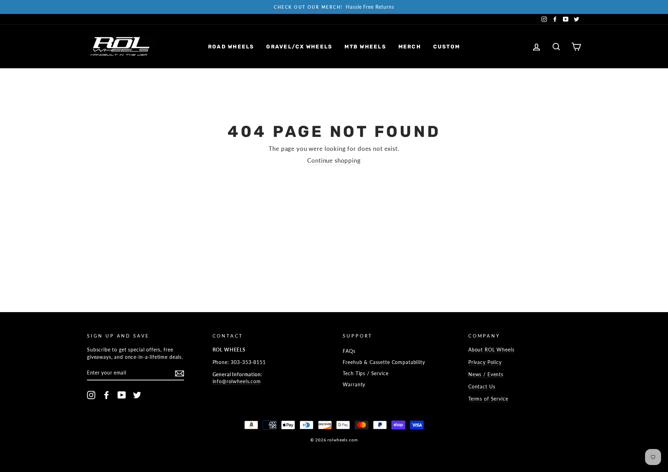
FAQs (349, 351)
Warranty (354, 384)
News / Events (485, 374)
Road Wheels (231, 47)
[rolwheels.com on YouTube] (122, 395)
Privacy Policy (485, 362)
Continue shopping (333, 160)
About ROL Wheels (491, 350)
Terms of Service (488, 399)
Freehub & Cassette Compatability (384, 362)
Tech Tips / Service (365, 373)
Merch (409, 47)
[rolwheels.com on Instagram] (91, 395)
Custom (446, 47)
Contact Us (481, 386)
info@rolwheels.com (237, 381)
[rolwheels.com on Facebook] (106, 395)
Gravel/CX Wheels (299, 47)
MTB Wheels (365, 47)
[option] (334, 6)
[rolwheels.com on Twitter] (137, 395)
